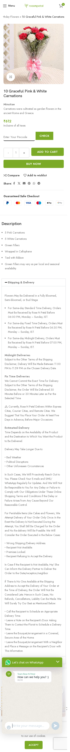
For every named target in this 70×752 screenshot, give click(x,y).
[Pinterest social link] (29, 183)
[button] (34, 282)
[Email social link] (24, 183)
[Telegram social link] (38, 183)
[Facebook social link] (14, 183)
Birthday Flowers (9, 17)
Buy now (33, 164)
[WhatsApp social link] (34, 183)
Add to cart (47, 152)
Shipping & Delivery (21, 282)
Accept (34, 745)
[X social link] (19, 183)
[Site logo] (33, 5)
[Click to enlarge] (10, 77)
